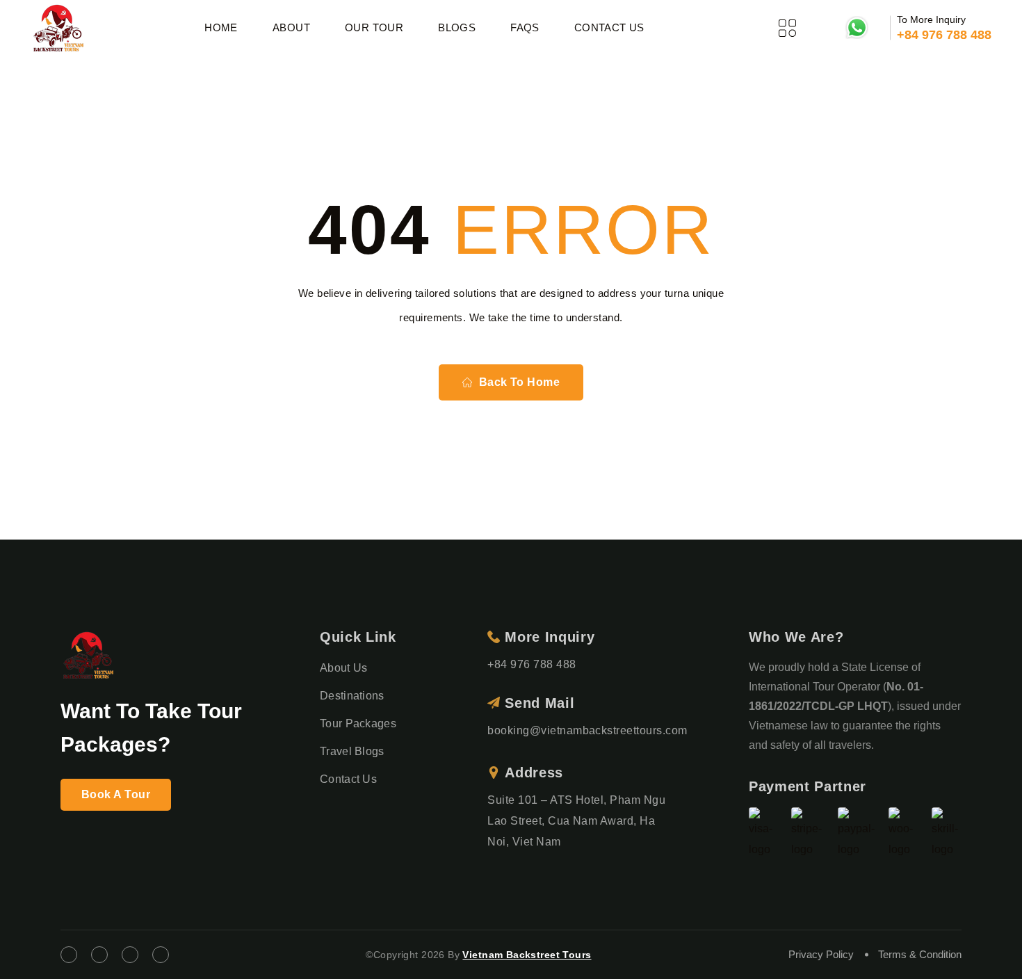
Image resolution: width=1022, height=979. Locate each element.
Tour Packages (358, 723)
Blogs (457, 27)
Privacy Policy (821, 954)
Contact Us (609, 27)
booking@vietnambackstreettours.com (587, 730)
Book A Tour (115, 794)
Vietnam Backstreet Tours (526, 954)
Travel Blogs (352, 751)
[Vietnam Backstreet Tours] (58, 28)
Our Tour (374, 27)
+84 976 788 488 (944, 35)
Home (221, 27)
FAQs (525, 27)
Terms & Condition (920, 954)
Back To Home (519, 382)
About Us (344, 668)
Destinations (352, 696)
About (291, 27)
